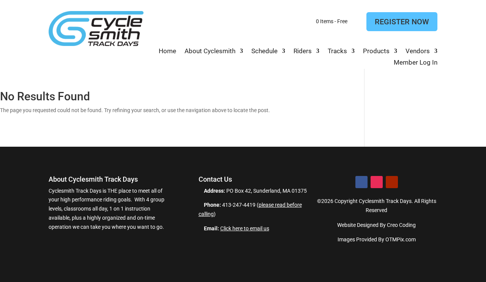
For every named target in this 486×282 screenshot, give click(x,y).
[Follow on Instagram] (377, 182)
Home (167, 51)
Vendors (418, 51)
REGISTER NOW (402, 21)
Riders (302, 51)
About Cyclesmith (210, 51)
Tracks (337, 51)
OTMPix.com (400, 239)
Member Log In (415, 63)
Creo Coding (401, 225)
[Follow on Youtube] (392, 182)
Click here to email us (244, 228)
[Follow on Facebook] (361, 182)
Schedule (264, 51)
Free (328, 21)
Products (376, 51)
